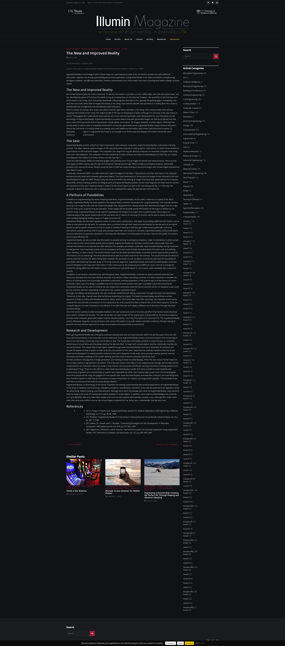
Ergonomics (188, 138)
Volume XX (187, 521)
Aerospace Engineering (193, 73)
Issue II (116, 49)
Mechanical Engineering (193, 173)
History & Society (190, 156)
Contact (139, 39)
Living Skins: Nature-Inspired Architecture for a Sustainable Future (116, 2)
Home (108, 39)
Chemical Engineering (192, 95)
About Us (128, 39)
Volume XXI (188, 533)
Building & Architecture (193, 90)
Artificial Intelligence (191, 82)
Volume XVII (188, 490)
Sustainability (188, 212)
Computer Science (73, 49)
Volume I (124, 49)
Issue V (186, 313)
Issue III (160, 486)
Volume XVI (188, 479)
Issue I (127, 488)
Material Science (190, 169)
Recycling (187, 195)
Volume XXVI (188, 607)
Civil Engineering (190, 99)
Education (187, 116)
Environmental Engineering (194, 134)
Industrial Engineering (192, 160)
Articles (117, 39)
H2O (185, 147)
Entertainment (106, 49)
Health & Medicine (190, 151)
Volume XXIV (188, 567)
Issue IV (186, 237)
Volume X (187, 360)
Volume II (187, 241)
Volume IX (187, 272)
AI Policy (149, 39)
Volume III (187, 261)
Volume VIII (188, 348)
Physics (186, 186)
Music (185, 182)
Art (184, 77)
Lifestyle (168, 486)
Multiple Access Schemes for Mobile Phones (122, 491)
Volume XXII (188, 540)
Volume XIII (188, 407)
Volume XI (187, 380)
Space (185, 204)
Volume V (187, 293)
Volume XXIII (188, 551)
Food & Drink (188, 143)
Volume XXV (188, 591)
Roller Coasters (73, 444)
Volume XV (187, 463)
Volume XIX (188, 438)
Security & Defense (191, 199)
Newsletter (161, 39)
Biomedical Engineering (193, 86)
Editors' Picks (188, 112)
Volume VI (134, 488)
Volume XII (187, 396)
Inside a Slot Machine (76, 490)
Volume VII (187, 333)
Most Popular (71, 488)
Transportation (189, 217)
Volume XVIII (188, 506)
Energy (186, 125)
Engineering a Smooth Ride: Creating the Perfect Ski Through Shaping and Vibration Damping (161, 495)
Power (186, 190)
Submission (174, 39)
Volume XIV (188, 423)
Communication (111, 486)
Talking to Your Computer (168, 444)
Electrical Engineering (90, 49)
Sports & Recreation (165, 488)
